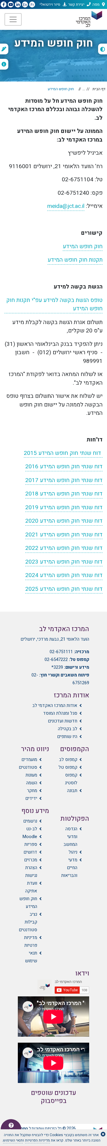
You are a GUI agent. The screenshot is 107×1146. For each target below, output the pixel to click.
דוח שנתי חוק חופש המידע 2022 (64, 548)
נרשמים (30, 821)
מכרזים (30, 860)
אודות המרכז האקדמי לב (54, 705)
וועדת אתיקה (31, 887)
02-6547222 (56, 659)
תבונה (72, 790)
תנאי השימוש (13, 1140)
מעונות (31, 775)
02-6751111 (61, 651)
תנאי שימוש (31, 957)
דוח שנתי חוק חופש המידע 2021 (64, 534)
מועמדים (29, 759)
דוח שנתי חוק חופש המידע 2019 (64, 507)
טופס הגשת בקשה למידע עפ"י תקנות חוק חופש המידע (54, 304)
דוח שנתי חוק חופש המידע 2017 (64, 480)
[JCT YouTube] (11, 4)
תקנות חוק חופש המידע (75, 260)
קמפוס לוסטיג (71, 779)
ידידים (31, 798)
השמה (31, 783)
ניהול (73, 852)
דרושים (30, 852)
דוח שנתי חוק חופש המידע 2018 (64, 494)
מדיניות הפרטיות (37, 1140)
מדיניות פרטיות (30, 941)
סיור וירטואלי (50, 4)
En (25, 4)
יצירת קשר (76, 4)
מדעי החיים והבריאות (69, 868)
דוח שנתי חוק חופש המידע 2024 (64, 575)
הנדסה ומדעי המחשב (70, 837)
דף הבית (99, 89)
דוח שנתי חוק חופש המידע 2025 (64, 589)
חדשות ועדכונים (62, 721)
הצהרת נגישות (31, 871)
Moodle (29, 836)
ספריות (30, 844)
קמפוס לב (68, 759)
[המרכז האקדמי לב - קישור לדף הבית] (89, 19)
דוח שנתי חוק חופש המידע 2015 (63, 453)
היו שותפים (67, 736)
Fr (32, 4)
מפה (96, 4)
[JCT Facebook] (4, 4)
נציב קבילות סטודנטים (28, 922)
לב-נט (31, 829)
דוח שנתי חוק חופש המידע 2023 (64, 562)
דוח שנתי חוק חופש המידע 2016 (64, 466)
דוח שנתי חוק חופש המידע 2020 (64, 521)
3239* (57, 667)
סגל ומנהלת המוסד (60, 713)
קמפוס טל (68, 767)
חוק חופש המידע (83, 246)
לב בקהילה (67, 728)
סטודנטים (28, 767)
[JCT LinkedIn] (18, 4)
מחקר (32, 790)
